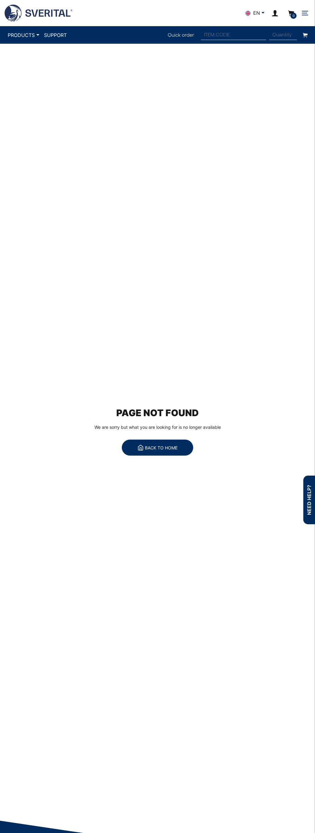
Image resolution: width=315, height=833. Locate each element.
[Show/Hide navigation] (305, 13)
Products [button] (21, 35)
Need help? (309, 500)
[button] (275, 13)
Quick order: (181, 35)
